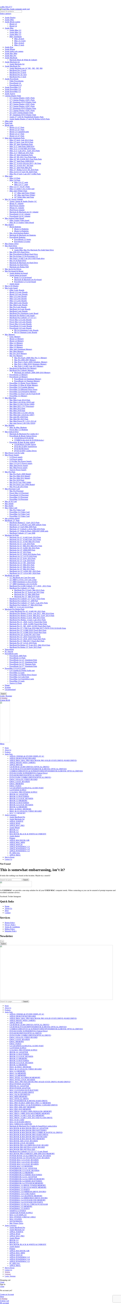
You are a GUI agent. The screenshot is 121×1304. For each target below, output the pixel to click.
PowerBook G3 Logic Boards (20, 326)
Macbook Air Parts (12, 535)
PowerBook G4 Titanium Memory (27, 381)
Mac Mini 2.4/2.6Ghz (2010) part (21, 402)
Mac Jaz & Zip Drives (13, 269)
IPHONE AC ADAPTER (19, 1086)
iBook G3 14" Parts (16, 130)
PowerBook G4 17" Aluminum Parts (23, 666)
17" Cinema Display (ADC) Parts (22, 100)
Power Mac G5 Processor (19, 493)
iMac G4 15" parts (21, 182)
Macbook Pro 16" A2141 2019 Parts (23, 643)
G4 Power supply (16, 459)
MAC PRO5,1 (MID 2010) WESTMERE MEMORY (29, 1113)
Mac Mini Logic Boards (18, 305)
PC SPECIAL (14, 853)
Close (2, 1282)
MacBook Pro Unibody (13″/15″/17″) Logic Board (28, 1151)
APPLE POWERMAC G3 (19, 847)
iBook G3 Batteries (21, 229)
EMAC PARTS (15, 786)
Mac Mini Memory (16, 351)
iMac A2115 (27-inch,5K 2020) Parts (23, 172)
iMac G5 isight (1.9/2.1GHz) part (21, 189)
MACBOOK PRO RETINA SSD (22, 1149)
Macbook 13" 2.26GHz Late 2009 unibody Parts (27, 525)
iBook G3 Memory (16, 339)
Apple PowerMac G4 (13, 89)
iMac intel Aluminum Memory (20, 349)
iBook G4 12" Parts (16, 134)
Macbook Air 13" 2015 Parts (20, 552)
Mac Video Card (11, 508)
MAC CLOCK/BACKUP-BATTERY (24, 1090)
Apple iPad (9, 47)
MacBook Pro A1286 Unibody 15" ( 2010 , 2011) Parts (30, 586)
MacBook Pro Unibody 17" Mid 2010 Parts (25, 605)
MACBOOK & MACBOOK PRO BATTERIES (28, 1130)
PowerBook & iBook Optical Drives (23, 436)
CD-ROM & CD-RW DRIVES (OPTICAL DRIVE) (29, 767)
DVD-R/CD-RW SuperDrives (25, 447)
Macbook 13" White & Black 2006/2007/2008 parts (28, 531)
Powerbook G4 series (22, 242)
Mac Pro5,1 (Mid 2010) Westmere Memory (30, 364)
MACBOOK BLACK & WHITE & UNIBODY (27, 834)
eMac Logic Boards (16, 290)
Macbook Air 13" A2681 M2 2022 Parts (24, 548)
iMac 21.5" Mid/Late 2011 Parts (21, 153)
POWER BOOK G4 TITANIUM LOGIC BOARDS (29, 1158)
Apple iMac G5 (15, 34)
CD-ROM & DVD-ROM (23, 438)
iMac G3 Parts (14, 178)
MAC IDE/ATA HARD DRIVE (21, 1092)
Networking (9, 649)
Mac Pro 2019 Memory (18, 354)
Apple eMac (9, 20)
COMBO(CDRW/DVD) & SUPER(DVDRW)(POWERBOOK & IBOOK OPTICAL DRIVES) (46, 771)
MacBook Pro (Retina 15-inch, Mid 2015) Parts (27, 618)
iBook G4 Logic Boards (18, 294)
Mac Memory (10, 335)
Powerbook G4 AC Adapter (19, 216)
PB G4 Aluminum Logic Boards (26, 330)
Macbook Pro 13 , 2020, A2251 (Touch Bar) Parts (28, 622)
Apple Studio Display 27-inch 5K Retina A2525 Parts (29, 119)
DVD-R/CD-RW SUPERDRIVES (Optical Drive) (28, 773)
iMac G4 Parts (14, 180)
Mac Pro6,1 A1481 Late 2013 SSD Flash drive (27, 258)
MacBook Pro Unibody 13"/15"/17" (23, 318)
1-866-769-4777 (6, 7)
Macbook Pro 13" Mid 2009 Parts (26, 594)
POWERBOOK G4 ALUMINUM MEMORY (27, 1179)
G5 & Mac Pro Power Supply (20, 461)
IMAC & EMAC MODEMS (20, 809)
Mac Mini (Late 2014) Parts (19, 400)
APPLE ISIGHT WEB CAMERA (22, 763)
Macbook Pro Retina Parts (14, 609)
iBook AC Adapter (16, 203)
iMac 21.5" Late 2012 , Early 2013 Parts (24, 151)
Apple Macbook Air (12, 62)
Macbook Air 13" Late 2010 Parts (22, 561)
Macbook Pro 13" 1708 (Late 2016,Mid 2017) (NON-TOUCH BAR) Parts (37, 628)
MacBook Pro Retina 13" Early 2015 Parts (25, 647)
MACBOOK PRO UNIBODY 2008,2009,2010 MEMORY (32, 1154)
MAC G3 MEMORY (17, 813)
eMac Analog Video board (19, 220)
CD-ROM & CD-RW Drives (25, 444)
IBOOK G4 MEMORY (18, 807)
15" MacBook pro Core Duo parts (22, 578)
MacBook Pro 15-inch (17, 72)
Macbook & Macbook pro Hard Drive (23, 263)
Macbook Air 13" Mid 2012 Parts (22, 567)
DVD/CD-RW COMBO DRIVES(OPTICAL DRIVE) (30, 777)
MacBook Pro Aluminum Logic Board (23, 313)
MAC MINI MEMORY (18, 1097)
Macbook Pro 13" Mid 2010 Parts (26, 597)
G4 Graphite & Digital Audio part (22, 670)
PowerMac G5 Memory (18, 396)
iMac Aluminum (15, 37)
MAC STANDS (15, 1219)
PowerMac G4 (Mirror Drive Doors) (23, 675)
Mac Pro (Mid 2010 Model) (19, 476)
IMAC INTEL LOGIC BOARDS (22, 1080)
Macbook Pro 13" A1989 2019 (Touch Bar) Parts (27, 632)
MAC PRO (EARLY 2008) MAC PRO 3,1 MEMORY (30, 1103)
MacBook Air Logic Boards (19, 309)
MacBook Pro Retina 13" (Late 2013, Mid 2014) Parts (29, 645)
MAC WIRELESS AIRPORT (20, 1124)
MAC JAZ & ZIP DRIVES (19, 1094)
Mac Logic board (11, 288)
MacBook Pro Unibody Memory (21, 370)
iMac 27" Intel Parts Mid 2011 (20, 168)
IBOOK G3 (13, 830)
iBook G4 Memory (16, 341)
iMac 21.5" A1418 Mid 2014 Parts (22, 149)
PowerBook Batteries (17, 237)
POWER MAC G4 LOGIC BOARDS (24, 1162)
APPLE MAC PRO (16, 825)
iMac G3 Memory (16, 343)
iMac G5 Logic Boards (18, 301)
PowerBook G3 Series (22, 239)
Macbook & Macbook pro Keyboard (28, 280)
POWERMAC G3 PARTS (19, 1189)
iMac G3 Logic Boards (18, 296)
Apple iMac (9, 28)
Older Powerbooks (16, 81)
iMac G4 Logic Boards (18, 299)
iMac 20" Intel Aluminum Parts (21, 144)
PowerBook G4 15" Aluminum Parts (23, 662)
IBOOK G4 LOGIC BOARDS (21, 805)
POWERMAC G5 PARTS (19, 1208)
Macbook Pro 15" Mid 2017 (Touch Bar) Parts (26, 641)
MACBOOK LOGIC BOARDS (21, 1143)
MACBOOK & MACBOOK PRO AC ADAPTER (28, 1128)
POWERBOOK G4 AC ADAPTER (23, 1177)
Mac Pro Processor (16, 491)
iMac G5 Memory (16, 347)
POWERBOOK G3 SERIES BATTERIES (25, 1175)
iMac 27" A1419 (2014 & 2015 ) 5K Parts (25, 163)
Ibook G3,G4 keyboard (23, 277)
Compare (8, 1274)
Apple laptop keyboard (18, 275)
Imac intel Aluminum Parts (15, 138)
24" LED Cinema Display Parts (21, 113)
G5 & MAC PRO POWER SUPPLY (23, 792)
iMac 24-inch (19, 43)
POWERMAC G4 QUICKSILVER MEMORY (27, 1200)
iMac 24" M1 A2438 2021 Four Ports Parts (25, 159)
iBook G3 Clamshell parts (19, 132)
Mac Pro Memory (16, 356)
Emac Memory (15, 337)
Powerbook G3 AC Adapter (19, 214)
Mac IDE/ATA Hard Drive (19, 252)
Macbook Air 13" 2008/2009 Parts (22, 550)
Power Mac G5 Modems (18, 430)
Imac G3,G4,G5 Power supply (20, 463)
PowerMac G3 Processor (18, 497)
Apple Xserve (10, 94)
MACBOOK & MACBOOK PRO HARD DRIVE (28, 1135)
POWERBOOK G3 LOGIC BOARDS (24, 1170)
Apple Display (10, 18)
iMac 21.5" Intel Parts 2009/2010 (21, 146)
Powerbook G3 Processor (19, 495)
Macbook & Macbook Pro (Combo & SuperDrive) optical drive (33, 1126)
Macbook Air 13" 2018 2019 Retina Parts (25, 554)
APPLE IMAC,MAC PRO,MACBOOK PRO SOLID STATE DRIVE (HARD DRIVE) (43, 760)
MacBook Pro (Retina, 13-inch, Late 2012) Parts (27, 620)
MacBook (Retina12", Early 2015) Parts (24, 523)
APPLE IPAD (14, 823)
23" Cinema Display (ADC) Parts (22, 111)
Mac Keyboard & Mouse (14, 271)
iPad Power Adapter (16, 206)
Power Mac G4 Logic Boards (20, 322)
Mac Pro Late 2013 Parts (18, 487)
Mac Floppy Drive (12, 244)
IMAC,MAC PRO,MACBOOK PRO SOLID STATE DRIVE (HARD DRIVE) (39, 1082)
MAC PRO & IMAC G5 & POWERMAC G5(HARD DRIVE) (33, 1105)
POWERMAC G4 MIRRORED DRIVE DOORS (28, 1198)
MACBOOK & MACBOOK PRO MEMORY (27, 1139)
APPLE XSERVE (16, 821)
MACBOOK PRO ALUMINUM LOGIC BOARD (28, 1145)
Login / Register (10, 1276)
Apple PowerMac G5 (13, 92)
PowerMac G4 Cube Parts (19, 677)
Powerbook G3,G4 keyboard (25, 282)
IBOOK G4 (13, 832)
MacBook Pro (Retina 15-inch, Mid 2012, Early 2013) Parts (31, 616)
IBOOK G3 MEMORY (18, 801)
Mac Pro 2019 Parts (16, 480)
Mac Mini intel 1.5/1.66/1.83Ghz (21, 413)
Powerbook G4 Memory (18, 377)
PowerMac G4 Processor (18, 499)
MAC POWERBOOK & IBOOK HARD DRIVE (28, 1101)
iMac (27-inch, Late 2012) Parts (21, 140)
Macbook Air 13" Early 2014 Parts (22, 558)
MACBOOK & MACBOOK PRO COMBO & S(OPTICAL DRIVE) (36, 1132)
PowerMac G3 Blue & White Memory (23, 385)
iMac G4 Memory (16, 345)
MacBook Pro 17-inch (17, 77)
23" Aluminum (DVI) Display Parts (22, 108)
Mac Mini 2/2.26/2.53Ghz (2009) (21, 404)
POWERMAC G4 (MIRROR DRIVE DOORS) (27, 1192)
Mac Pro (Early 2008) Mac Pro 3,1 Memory (30, 358)
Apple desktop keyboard (18, 273)
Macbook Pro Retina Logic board (22, 315)
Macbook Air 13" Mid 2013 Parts (22, 569)
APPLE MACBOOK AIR (19, 840)
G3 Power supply (16, 457)
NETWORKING (16, 1221)
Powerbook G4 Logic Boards (20, 328)
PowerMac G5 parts (16, 681)
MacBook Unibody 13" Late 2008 (22, 533)
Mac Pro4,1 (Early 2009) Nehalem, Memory (30, 362)
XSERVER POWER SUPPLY (21, 1213)
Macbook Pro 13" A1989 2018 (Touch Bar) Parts (27, 630)
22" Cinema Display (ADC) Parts (22, 106)
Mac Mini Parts (10, 398)
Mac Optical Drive (12, 432)
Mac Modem (9, 425)
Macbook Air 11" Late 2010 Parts (22, 544)
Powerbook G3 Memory (18, 375)
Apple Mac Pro (10, 56)
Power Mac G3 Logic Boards (20, 320)
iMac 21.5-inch (20, 41)
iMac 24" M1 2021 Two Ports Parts (22, 157)
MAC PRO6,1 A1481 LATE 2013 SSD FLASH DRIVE (30, 1118)
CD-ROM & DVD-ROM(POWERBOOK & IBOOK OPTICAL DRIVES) (38, 769)
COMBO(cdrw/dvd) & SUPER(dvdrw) (29, 440)
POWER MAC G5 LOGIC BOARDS (24, 1164)
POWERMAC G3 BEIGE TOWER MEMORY (27, 1185)
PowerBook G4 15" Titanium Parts (22, 664)
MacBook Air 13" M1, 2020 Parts (22, 563)
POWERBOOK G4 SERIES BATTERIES (25, 1181)
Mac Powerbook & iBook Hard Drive (23, 254)
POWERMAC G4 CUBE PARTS (22, 1194)
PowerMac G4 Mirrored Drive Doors (23, 389)
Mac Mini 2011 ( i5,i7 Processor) (21, 406)
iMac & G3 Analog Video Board (21, 223)
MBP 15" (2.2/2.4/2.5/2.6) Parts (21, 607)
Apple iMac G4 (15, 32)
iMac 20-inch (19, 39)
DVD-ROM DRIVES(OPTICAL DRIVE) (25, 775)
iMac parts (9, 176)
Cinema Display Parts (13, 96)
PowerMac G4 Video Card (19, 514)
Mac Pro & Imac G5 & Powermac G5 (23, 256)
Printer (7, 685)
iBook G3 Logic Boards (18, 292)
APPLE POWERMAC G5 (19, 851)
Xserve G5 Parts (15, 683)
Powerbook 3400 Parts (17, 656)
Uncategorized (10, 690)
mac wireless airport (12, 518)
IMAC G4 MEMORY (17, 1073)
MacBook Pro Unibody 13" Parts (21, 588)
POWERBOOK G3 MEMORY (21, 1173)
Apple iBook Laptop (12, 22)
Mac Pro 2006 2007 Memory (25, 360)
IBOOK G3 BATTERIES (19, 796)
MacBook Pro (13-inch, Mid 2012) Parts (29, 590)
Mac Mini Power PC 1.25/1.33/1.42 (22, 421)
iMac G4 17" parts (21, 184)
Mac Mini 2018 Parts (17, 411)
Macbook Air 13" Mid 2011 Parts (21, 565)
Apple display (14, 836)
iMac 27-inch (19, 45)
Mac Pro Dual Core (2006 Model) (22, 485)
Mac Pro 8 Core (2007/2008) (20, 482)
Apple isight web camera (14, 51)
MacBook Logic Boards (18, 311)
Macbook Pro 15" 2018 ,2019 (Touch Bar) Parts (27, 639)
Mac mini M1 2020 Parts (18, 417)
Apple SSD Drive (16, 248)
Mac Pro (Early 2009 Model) (20, 474)
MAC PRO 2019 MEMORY (20, 1109)
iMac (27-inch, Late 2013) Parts (21, 142)
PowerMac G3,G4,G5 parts (15, 668)
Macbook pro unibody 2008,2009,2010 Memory (32, 373)
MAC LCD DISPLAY (18, 1215)
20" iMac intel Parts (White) (24, 195)
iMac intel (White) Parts (18, 191)
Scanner (8, 687)
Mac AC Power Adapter (14, 199)
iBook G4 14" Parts (16, 136)
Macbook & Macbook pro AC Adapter (23, 212)
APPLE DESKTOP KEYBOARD (22, 758)
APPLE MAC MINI (17, 842)
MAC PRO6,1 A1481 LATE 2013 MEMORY (26, 1116)
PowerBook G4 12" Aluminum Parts (23, 660)
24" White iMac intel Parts (24, 197)
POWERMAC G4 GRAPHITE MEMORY (25, 1196)
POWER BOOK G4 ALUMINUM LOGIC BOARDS (30, 1156)
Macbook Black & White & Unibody (23, 60)
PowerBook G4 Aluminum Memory (27, 379)
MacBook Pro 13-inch (17, 70)
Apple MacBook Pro (12, 66)
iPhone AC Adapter (16, 208)
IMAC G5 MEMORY (17, 1075)
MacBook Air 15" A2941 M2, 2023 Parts (24, 571)
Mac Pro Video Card (17, 510)
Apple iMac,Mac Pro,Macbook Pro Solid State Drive (34, 250)
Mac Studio (9, 506)
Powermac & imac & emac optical (22, 442)
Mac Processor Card (12, 489)
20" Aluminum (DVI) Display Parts (22, 102)
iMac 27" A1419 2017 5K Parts (21, 165)
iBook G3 (13, 24)
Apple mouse (14, 284)
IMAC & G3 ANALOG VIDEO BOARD (25, 811)
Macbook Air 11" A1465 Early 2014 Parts (25, 537)
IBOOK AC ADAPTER (18, 794)
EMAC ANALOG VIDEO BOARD (23, 779)
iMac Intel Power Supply (18, 466)
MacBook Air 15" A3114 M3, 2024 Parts (24, 573)
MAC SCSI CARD (16, 1120)
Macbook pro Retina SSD (19, 267)
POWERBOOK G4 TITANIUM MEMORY (26, 1183)
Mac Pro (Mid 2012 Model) (19, 478)
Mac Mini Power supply (18, 468)
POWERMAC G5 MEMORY (20, 1206)
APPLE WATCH (15, 844)
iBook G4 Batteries (21, 231)
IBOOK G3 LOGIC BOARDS (21, 798)
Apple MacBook (11, 58)
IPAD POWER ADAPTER (19, 1084)
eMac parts (9, 121)
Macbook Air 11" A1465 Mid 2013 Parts (24, 542)
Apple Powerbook (11, 79)
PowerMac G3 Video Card (19, 512)
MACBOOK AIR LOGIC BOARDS (23, 1141)
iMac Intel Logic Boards (18, 303)
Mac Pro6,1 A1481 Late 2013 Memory (28, 366)
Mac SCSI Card (11, 501)
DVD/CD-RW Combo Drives (25, 451)
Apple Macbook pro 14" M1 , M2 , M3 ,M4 (25, 68)
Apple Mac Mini (11, 53)
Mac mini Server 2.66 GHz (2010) (22, 423)
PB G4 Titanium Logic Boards (25, 332)
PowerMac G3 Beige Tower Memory (23, 383)
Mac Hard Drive (11, 246)
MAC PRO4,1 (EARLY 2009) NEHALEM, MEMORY (30, 1111)
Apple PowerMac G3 (13, 87)
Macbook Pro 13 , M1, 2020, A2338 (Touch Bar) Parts (29, 626)
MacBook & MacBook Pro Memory (23, 368)
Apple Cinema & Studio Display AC (23, 201)
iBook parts (9, 125)
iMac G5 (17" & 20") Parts (19, 187)
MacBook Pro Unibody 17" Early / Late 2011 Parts (28, 603)
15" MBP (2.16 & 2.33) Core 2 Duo (23, 580)
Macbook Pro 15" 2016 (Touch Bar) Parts (25, 637)
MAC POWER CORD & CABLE (22, 1217)
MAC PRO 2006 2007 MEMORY (22, 1107)
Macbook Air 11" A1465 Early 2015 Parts (25, 539)
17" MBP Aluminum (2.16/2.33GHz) (23, 582)
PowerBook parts (11, 654)
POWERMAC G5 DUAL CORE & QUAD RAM (28, 1204)
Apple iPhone (10, 49)
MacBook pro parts (12, 575)
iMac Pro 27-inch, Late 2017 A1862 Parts (25, 174)
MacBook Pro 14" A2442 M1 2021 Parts (24, 635)
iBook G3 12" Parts (16, 127)
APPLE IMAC (15, 855)
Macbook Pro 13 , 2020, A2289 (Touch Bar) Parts (28, 624)
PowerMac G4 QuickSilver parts (21, 679)
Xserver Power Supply (17, 470)
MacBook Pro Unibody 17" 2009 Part (23, 601)
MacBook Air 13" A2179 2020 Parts (23, 556)
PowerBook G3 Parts (17, 658)
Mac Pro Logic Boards (17, 307)
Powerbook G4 (15, 83)
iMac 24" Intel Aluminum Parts (21, 155)
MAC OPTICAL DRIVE (19, 1099)
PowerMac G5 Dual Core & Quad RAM (24, 394)
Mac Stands (9, 504)
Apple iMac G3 (15, 30)
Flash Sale (8, 123)
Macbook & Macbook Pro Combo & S (24, 434)
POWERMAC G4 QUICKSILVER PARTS (26, 1202)
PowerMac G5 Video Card (19, 516)
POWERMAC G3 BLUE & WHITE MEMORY (27, 1187)
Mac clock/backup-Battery (19, 233)
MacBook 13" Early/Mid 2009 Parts (23, 527)
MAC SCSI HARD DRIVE (20, 1122)
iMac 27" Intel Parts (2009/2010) (21, 161)
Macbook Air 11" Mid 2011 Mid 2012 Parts (25, 546)
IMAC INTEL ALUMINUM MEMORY (24, 1077)
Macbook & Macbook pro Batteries (22, 235)
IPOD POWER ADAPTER (19, 1088)
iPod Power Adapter (17, 210)
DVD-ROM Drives (21, 449)
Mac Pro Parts (10, 472)
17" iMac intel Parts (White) (24, 193)
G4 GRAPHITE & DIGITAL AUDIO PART (26, 788)
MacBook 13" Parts (12, 520)
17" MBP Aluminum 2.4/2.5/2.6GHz (23, 584)
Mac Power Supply (12, 455)
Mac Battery (9, 225)
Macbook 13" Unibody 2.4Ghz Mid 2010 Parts (27, 529)
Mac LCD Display (12, 286)
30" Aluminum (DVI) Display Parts (22, 115)
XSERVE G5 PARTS (17, 1211)
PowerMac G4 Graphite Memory (21, 387)
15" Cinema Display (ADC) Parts (22, 98)
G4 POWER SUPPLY (17, 790)
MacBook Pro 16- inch (18, 75)
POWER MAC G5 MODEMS (21, 1166)
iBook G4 (13, 26)
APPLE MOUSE (16, 765)
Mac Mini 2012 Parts (17, 408)
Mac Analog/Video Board (14, 218)
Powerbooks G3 (15, 85)
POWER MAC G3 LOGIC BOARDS (24, 1160)
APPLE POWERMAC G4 (19, 849)
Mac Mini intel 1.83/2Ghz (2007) (21, 415)
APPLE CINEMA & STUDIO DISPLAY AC (26, 756)
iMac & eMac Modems (18, 427)
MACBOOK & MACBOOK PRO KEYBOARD (28, 1137)
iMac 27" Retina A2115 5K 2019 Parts (23, 170)
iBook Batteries (15, 227)
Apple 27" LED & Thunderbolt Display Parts (26, 117)
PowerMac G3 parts (16, 673)
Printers (12, 838)
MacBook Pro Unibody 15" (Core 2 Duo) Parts (27, 599)
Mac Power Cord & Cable (14, 453)
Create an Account (7, 1294)
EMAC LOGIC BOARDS (19, 782)
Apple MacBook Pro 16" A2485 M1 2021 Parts (27, 611)
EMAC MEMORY (16, 784)
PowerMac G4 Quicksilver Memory (22, 392)
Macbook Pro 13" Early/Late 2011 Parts (29, 592)
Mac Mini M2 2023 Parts (18, 419)
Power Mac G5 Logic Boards (20, 324)
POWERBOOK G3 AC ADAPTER (23, 1168)
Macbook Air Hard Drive (18, 265)
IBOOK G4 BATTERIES (19, 803)
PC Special (9, 651)
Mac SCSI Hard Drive (17, 261)
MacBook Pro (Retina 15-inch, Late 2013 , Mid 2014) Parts (31, 613)
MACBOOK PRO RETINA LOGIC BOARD (27, 1147)
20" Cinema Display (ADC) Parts (22, 104)
